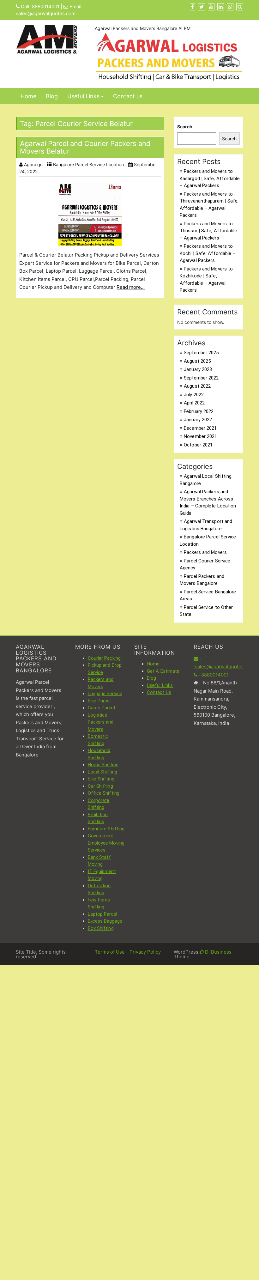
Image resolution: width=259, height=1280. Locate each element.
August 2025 (197, 361)
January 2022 (198, 419)
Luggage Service (105, 693)
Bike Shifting (101, 779)
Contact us (127, 96)
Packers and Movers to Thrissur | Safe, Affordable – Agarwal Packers (208, 231)
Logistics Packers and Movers (101, 722)
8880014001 (45, 6)
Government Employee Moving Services (106, 843)
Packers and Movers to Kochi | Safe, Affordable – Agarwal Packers (208, 253)
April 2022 (194, 403)
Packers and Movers (205, 552)
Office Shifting (104, 793)
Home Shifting (103, 764)
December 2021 (200, 428)
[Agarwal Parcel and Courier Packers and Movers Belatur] (90, 214)
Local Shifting (102, 772)
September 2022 (201, 378)
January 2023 (198, 369)
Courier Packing (104, 658)
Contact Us (159, 692)
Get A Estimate (163, 671)
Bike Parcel (99, 701)
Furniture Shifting (106, 829)
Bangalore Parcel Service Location (88, 164)
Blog (52, 96)
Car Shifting (100, 786)
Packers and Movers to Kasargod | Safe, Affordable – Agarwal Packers (210, 178)
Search (184, 126)
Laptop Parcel (102, 914)
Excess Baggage (105, 921)
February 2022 (199, 411)
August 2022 (197, 386)
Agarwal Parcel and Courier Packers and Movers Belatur (85, 147)
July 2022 (194, 394)
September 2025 (201, 352)
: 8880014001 (213, 675)
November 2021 (200, 436)
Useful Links (83, 96)
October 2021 (198, 445)
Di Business (218, 952)
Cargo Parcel (101, 708)
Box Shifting (101, 928)
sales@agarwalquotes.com (45, 13)
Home (28, 96)
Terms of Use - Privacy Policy (128, 952)
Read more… (131, 287)
